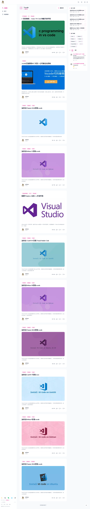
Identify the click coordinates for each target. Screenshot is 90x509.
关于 (2, 504)
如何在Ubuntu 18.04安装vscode (77, 10)
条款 (7, 504)
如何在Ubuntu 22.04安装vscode (77, 14)
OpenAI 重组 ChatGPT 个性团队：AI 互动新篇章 (79, 54)
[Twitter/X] (5, 498)
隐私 (10, 504)
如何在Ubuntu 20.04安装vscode (77, 19)
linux (33, 105)
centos (29, 238)
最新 (75, 50)
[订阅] (1, 498)
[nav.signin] (87, 2)
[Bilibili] (11, 498)
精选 (72, 50)
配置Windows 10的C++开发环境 (77, 28)
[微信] (8, 498)
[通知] (85, 2)
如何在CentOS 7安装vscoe (76, 23)
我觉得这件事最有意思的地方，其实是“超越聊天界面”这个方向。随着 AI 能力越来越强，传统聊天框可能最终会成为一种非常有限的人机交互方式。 (79, 58)
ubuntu (29, 105)
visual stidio (25, 193)
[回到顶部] (86, 505)
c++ (30, 193)
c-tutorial (24, 16)
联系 (4, 504)
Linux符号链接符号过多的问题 (78, 63)
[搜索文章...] (78, 2)
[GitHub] (15, 498)
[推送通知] (15, 502)
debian (29, 148)
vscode (32, 16)
